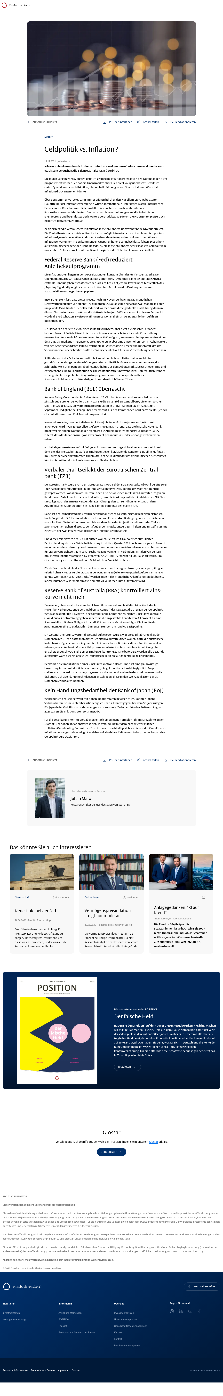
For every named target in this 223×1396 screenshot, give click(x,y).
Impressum (63, 1370)
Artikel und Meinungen (70, 1312)
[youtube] (190, 1311)
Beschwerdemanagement (127, 1345)
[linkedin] (181, 1311)
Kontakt (118, 1338)
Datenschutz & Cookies (43, 1370)
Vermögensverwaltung (14, 1319)
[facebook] (199, 1311)
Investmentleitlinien (124, 1312)
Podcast (62, 1325)
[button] (147, 122)
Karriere (118, 1332)
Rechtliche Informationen (15, 1370)
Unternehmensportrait (125, 1319)
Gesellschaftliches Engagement (130, 1325)
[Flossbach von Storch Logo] (19, 5)
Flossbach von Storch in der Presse (76, 1332)
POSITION (63, 1319)
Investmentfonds (11, 1312)
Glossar (153, 1141)
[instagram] (172, 1311)
